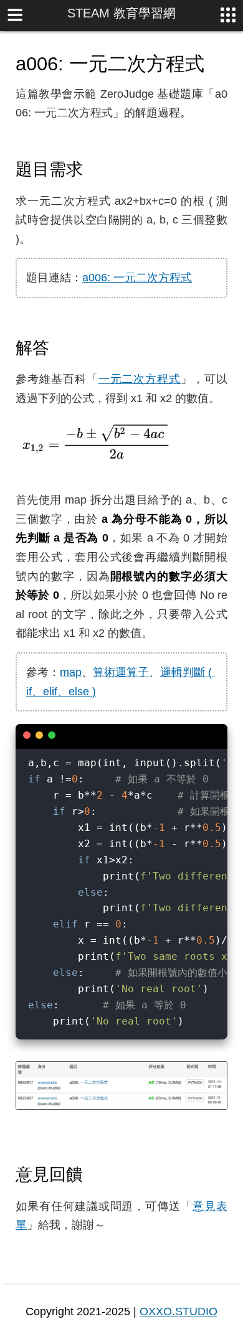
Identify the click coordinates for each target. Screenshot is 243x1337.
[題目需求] (94, 168)
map (71, 672)
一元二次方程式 (139, 379)
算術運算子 (121, 672)
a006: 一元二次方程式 (137, 277)
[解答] (60, 347)
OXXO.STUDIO (178, 1311)
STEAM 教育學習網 (121, 13)
